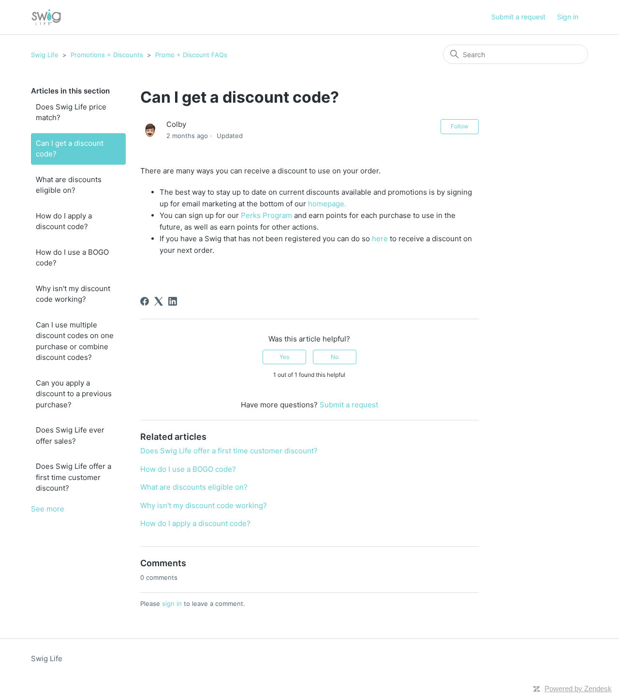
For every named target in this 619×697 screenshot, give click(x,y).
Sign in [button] (567, 17)
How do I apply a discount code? (64, 221)
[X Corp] (158, 301)
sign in (172, 603)
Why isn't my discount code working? (73, 294)
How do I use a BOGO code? (72, 258)
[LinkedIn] (172, 301)
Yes (284, 356)
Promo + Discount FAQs (191, 55)
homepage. (327, 203)
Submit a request (518, 17)
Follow (460, 126)
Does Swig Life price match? (71, 112)
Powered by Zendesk (578, 688)
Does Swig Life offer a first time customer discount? (73, 477)
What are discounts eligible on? (69, 185)
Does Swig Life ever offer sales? (70, 435)
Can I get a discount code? (69, 149)
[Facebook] (144, 301)
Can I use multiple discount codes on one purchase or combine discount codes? (75, 341)
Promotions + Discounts (107, 55)
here (381, 238)
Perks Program (266, 215)
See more (47, 508)
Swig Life (45, 55)
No (335, 356)
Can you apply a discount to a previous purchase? (74, 393)
